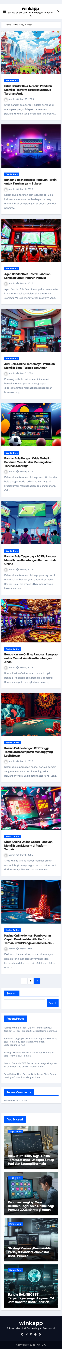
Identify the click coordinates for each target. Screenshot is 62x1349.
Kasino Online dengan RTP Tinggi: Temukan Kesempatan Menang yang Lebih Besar (28, 751)
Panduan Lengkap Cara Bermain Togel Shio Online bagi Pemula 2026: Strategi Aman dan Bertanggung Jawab (30, 1041)
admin (12, 99)
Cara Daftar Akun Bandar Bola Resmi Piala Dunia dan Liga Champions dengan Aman (30, 1076)
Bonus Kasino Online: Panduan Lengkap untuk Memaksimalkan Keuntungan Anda (31, 658)
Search (11, 993)
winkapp (30, 8)
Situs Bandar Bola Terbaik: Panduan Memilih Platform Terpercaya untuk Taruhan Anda (28, 89)
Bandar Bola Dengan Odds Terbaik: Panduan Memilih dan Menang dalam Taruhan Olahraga (28, 462)
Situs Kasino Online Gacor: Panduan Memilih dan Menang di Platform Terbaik (28, 845)
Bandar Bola (12, 80)
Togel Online (15, 1131)
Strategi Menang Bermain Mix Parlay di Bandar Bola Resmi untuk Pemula (29, 1054)
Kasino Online (12, 649)
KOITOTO (41, 1344)
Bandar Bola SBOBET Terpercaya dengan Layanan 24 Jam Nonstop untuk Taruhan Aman (31, 1065)
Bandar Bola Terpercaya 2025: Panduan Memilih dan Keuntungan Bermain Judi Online (30, 560)
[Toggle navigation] (4, 12)
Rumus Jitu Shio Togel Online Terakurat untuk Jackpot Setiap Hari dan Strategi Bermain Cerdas (30, 1029)
